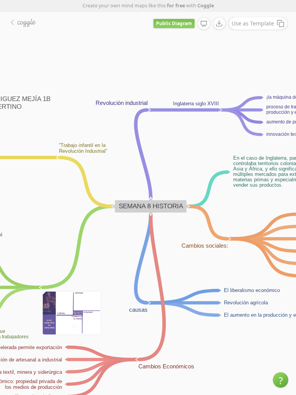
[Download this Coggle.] (219, 23)
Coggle (205, 5)
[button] (280, 380)
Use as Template (253, 23)
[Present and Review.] (204, 24)
